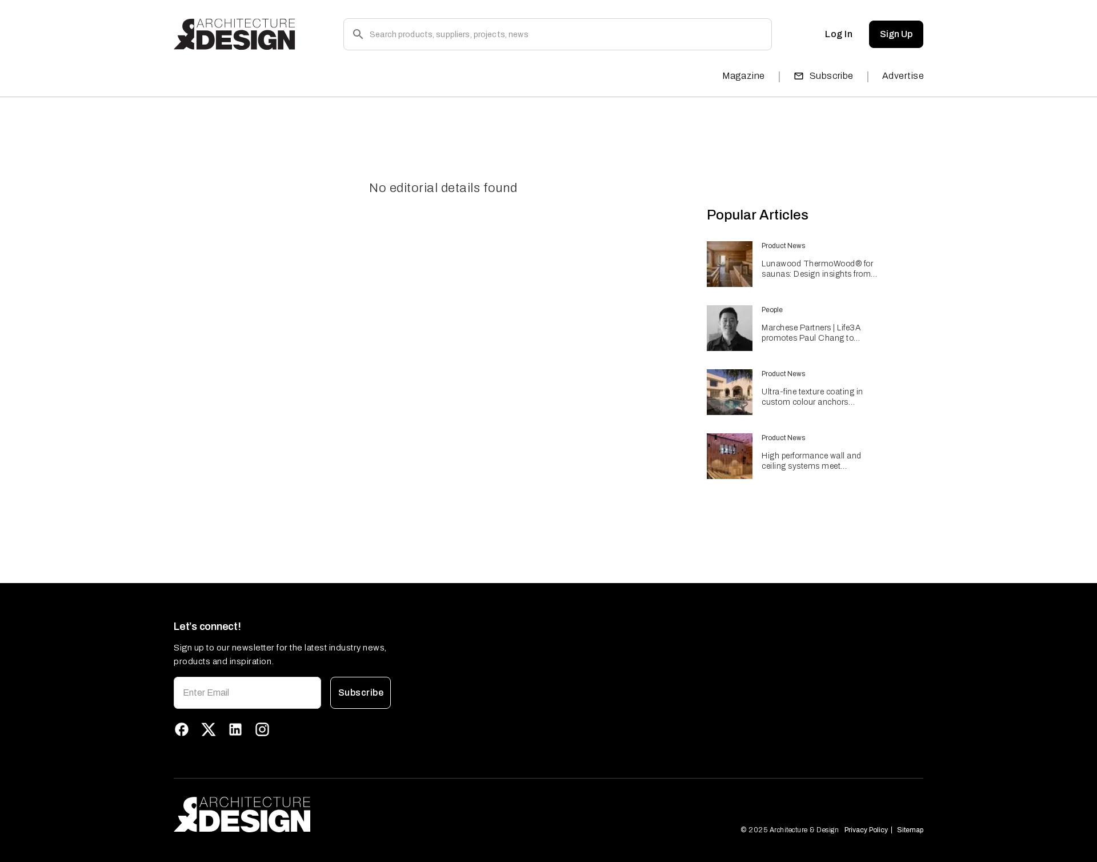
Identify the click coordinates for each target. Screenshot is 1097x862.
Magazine (743, 76)
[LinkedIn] (235, 729)
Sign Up (896, 34)
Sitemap (910, 830)
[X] (209, 729)
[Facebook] (182, 729)
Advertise (903, 76)
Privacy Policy (866, 830)
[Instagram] (262, 729)
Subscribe (832, 76)
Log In (838, 34)
